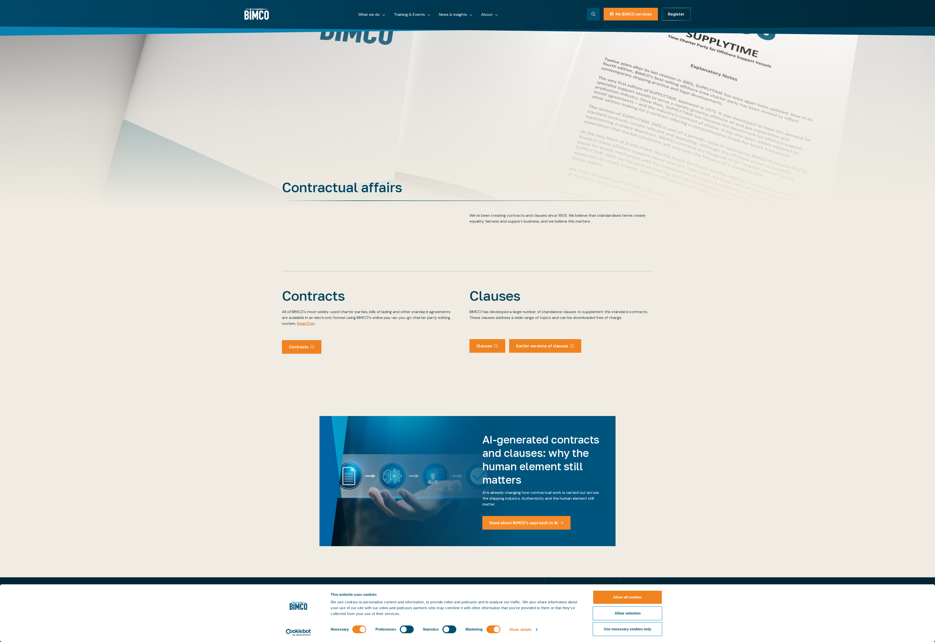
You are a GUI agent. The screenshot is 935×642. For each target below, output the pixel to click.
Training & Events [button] (409, 14)
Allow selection (628, 613)
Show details (520, 629)
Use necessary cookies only (627, 629)
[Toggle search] (593, 14)
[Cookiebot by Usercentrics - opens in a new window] (298, 632)
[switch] (407, 629)
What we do (369, 14)
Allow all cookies (627, 597)
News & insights (453, 14)
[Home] (256, 14)
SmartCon (306, 323)
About (487, 14)
